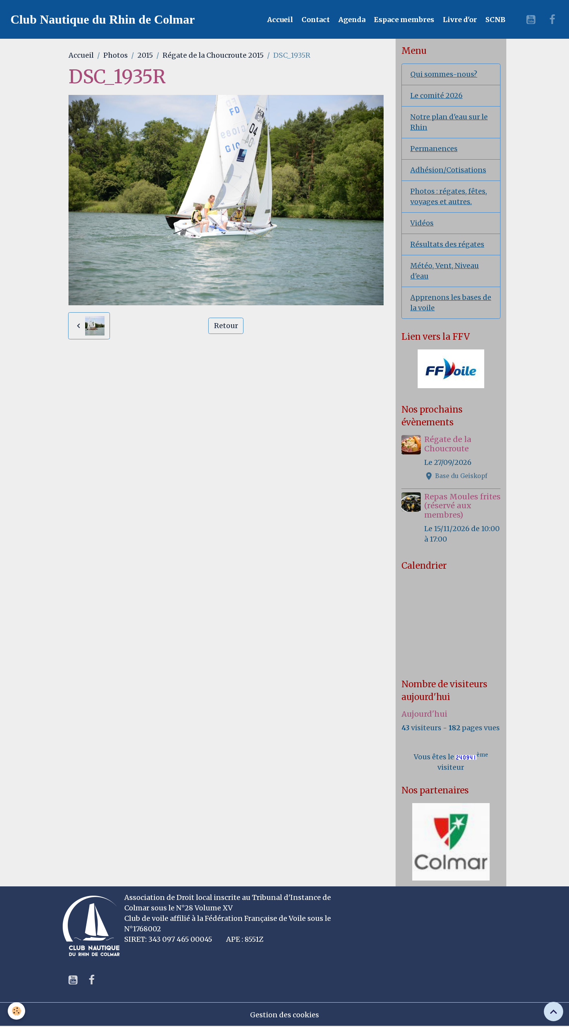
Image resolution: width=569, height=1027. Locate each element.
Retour (226, 325)
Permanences (434, 148)
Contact (315, 19)
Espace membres (403, 19)
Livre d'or (459, 19)
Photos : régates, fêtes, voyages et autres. (448, 196)
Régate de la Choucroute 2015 (213, 55)
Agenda (351, 19)
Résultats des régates (447, 244)
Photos (115, 55)
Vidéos (422, 222)
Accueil (279, 19)
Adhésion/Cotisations (448, 169)
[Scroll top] (553, 1011)
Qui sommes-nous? (443, 74)
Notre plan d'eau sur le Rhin (449, 122)
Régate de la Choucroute (447, 444)
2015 (145, 55)
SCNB (495, 19)
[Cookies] (16, 1011)
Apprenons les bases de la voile (450, 302)
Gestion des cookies (284, 1014)
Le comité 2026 (436, 95)
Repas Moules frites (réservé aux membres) (462, 506)
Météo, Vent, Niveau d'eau (444, 270)
